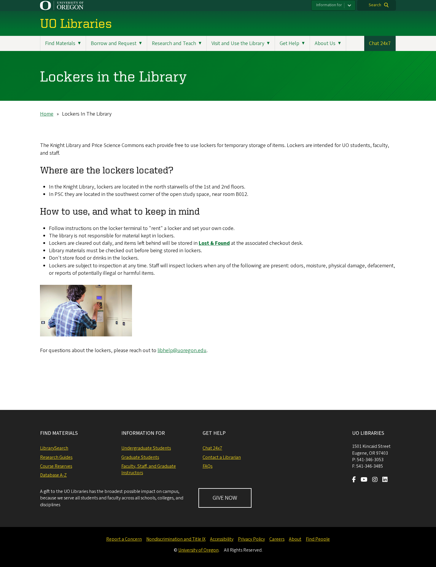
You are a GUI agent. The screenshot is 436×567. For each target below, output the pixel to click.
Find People (318, 539)
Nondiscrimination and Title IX (176, 539)
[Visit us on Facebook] (354, 480)
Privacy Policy (251, 539)
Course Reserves (56, 466)
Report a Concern (124, 539)
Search (375, 5)
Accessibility (221, 539)
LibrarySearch (54, 448)
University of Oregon (198, 550)
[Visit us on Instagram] (375, 480)
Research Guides (56, 457)
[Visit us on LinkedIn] (385, 480)
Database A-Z (53, 475)
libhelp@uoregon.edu (181, 350)
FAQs (207, 466)
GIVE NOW (225, 498)
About (295, 539)
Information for (329, 5)
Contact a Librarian (222, 457)
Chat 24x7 (380, 43)
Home (46, 114)
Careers (276, 539)
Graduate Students (140, 457)
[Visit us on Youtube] (364, 480)
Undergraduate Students (146, 448)
